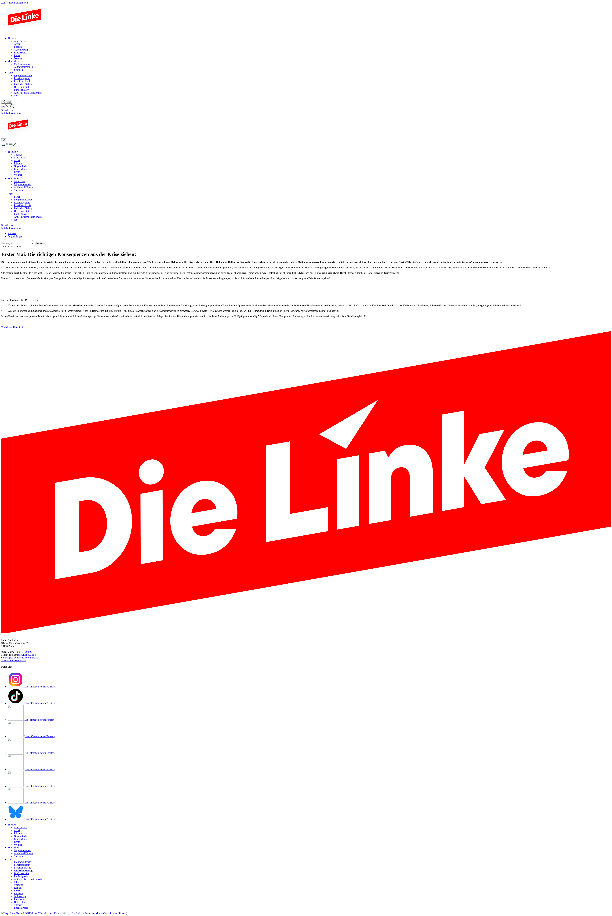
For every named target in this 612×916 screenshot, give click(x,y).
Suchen (39, 243)
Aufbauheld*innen (23, 853)
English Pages (15, 236)
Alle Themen (20, 827)
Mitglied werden (22, 850)
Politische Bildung (23, 870)
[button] (7, 107)
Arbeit (17, 830)
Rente (17, 841)
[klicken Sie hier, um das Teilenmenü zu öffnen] (3, 140)
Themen (12, 824)
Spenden (18, 856)
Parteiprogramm (22, 864)
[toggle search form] (12, 106)
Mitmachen (13, 847)
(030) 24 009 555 (27, 654)
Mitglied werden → (11, 113)
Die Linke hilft (21, 873)
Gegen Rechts (21, 836)
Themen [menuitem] (12, 38)
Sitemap (18, 905)
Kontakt (12, 233)
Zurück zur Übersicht (12, 327)
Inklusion (18, 893)
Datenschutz (20, 902)
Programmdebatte (23, 862)
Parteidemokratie (22, 867)
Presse (17, 890)
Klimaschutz (20, 839)
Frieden (18, 833)
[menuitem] (13, 151)
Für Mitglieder (21, 876)
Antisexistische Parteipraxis (28, 879)
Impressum (19, 899)
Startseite (18, 884)
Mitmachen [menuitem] (13, 61)
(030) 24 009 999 (24, 652)
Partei (10, 859)
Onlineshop (20, 896)
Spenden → (7, 110)
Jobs (16, 882)
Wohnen (18, 844)
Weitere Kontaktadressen (13, 660)
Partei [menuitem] (10, 72)
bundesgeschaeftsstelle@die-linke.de (19, 657)
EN (3, 107)
